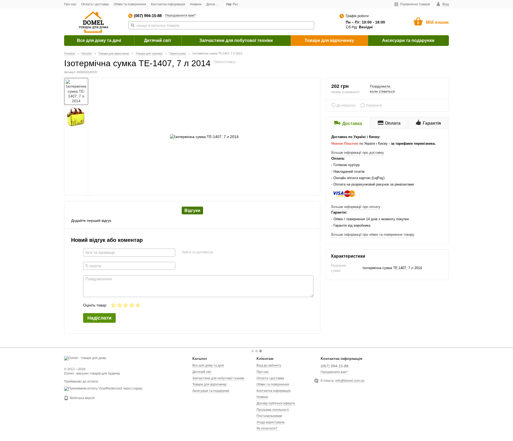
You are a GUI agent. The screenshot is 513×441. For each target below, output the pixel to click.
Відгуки (192, 210)
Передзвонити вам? (180, 15)
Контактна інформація (168, 4)
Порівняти (374, 105)
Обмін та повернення (130, 4)
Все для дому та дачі (99, 40)
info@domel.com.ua (349, 381)
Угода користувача (270, 422)
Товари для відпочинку (329, 40)
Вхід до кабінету (268, 365)
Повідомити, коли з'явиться (382, 88)
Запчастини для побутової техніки (236, 40)
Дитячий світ (157, 40)
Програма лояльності (272, 410)
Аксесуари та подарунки (408, 40)
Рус (235, 4)
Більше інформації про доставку (357, 153)
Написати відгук (225, 61)
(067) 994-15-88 (148, 15)
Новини (195, 4)
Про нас (70, 4)
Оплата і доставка (95, 4)
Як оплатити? (266, 428)
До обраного (346, 105)
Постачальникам (269, 416)
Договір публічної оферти (275, 403)
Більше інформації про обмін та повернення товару (372, 235)
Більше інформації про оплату (355, 207)
